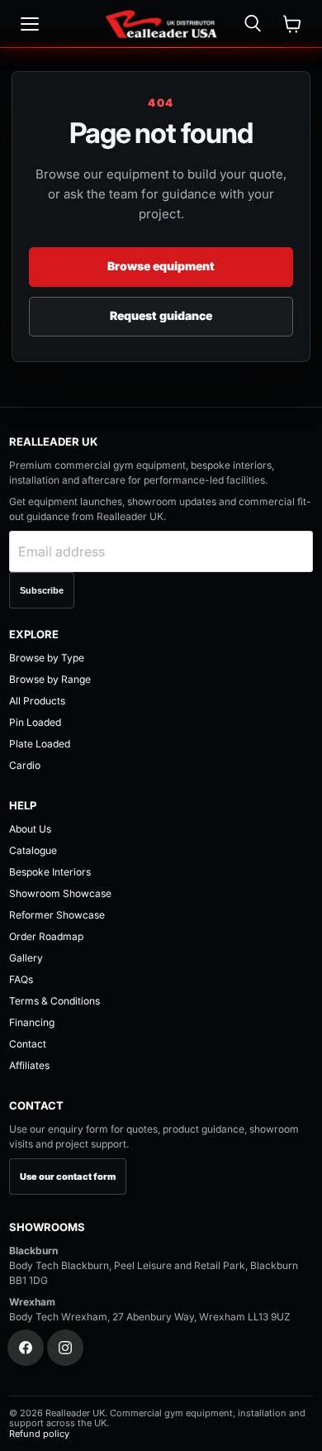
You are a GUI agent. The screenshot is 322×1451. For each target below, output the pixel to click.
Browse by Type (46, 658)
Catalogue (33, 850)
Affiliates (29, 1065)
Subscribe (42, 590)
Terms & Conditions (54, 1001)
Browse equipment (161, 266)
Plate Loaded (39, 743)
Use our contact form (68, 1176)
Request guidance (161, 315)
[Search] (252, 24)
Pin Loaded (35, 722)
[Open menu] (30, 24)
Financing (31, 1022)
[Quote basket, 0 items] (292, 24)
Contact (27, 1044)
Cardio (24, 765)
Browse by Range (50, 679)
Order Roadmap (46, 936)
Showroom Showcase (60, 893)
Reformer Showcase (57, 915)
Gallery (26, 958)
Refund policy (39, 1433)
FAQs (21, 979)
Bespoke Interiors (50, 872)
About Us (30, 829)
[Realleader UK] (161, 24)
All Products (37, 700)
